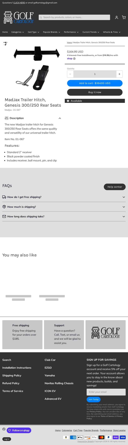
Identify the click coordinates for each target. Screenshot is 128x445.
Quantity (70, 69)
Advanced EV (53, 398)
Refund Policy (10, 383)
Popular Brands (50, 32)
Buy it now (94, 92)
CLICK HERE (19, 2)
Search (6, 359)
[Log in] (115, 17)
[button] (95, 83)
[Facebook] (3, 430)
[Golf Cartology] (18, 17)
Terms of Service (12, 391)
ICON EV (50, 391)
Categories (16, 32)
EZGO (48, 367)
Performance (70, 32)
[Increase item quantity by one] (119, 74)
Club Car (50, 359)
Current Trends (90, 32)
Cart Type (32, 32)
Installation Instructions (16, 367)
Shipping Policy (11, 375)
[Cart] (123, 17)
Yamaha (50, 375)
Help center (115, 186)
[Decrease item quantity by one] (70, 74)
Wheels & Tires (110, 32)
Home (5, 32)
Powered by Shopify (86, 441)
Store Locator (119, 430)
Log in (6, 439)
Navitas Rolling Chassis (59, 383)
